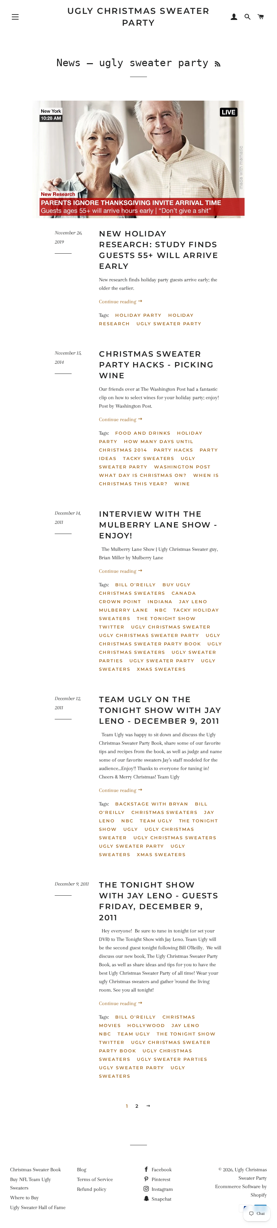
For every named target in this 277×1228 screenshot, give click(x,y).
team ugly (156, 820)
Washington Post (182, 466)
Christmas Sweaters (164, 812)
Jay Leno (193, 601)
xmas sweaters (161, 669)
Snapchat (160, 1199)
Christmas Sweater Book (35, 1170)
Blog (81, 1170)
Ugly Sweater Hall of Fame (38, 1207)
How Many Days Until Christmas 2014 (146, 446)
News (68, 63)
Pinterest (160, 1179)
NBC (161, 610)
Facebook (161, 1170)
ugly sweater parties (172, 1059)
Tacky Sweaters (148, 458)
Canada (184, 593)
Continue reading (118, 302)
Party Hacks (173, 450)
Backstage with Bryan (151, 804)
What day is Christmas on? (143, 475)
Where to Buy (24, 1198)
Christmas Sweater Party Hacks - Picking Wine (156, 364)
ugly (130, 829)
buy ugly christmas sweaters (145, 589)
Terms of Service (95, 1179)
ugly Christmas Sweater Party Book (159, 639)
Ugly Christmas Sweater (171, 627)
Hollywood (146, 1025)
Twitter (112, 627)
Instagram (161, 1189)
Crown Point (120, 601)
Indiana (160, 601)
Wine (182, 483)
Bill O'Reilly (135, 584)
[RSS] (218, 64)
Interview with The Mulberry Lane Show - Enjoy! (158, 524)
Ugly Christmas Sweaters (160, 648)
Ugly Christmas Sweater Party (138, 17)
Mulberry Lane (123, 610)
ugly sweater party (169, 323)
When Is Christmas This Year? (159, 479)
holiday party (138, 315)
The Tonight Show (166, 618)
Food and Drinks (142, 433)
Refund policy (91, 1189)
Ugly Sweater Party (147, 462)
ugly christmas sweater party (149, 635)
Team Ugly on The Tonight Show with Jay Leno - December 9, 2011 (160, 710)
